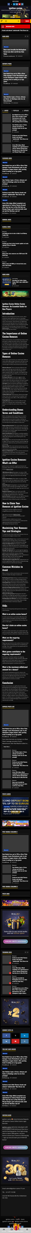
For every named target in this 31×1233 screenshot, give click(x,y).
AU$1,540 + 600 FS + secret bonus (15, 941)
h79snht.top (7, 103)
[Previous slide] (25, 36)
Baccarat (6, 47)
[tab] (5, 111)
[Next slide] (28, 36)
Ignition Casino (5, 327)
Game (22, 1219)
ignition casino (15, 8)
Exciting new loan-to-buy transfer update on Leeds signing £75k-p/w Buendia (15, 244)
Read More (7, 747)
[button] (2, 21)
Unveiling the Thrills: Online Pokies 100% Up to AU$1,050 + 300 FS (6, 282)
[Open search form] (18, 21)
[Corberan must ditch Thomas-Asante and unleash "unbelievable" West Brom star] (15, 189)
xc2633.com (7, 83)
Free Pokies (15, 278)
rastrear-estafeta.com (10, 56)
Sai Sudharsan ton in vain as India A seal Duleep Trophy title (14, 234)
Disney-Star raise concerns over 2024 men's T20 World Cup (14, 254)
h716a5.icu (6, 213)
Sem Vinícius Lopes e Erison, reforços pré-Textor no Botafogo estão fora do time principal (6, 128)
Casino (18, 1219)
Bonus (27, 21)
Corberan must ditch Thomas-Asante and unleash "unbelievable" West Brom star (6, 138)
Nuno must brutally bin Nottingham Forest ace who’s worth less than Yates (15, 51)
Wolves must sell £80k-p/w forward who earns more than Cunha (14, 264)
